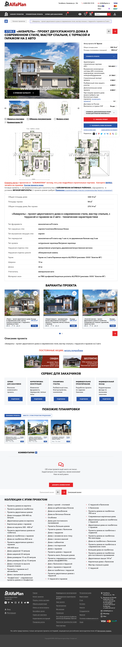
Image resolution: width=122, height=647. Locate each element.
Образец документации (40, 119)
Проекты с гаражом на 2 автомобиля (17, 570)
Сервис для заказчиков (54, 14)
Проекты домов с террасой (59, 552)
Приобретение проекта (34, 14)
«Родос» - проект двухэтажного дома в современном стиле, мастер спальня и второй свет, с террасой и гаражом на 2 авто (18, 321)
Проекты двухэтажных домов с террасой (61, 574)
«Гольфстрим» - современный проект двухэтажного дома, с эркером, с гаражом (58, 438)
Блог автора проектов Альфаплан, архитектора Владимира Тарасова (66, 617)
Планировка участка (39, 622)
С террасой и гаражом (57, 579)
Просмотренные (61, 606)
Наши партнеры (61, 625)
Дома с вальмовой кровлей (19, 574)
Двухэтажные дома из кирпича (20, 521)
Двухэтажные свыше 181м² (100, 558)
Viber (104, 616)
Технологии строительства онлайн (66, 622)
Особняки (52, 517)
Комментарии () (15, 122)
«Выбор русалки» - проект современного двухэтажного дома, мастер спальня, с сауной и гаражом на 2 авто (13, 439)
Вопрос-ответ (63, 119)
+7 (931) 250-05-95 (109, 601)
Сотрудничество (84, 611)
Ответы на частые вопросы (41, 607)
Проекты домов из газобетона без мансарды (101, 537)
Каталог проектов (17, 14)
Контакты (82, 604)
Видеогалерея (84, 596)
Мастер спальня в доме (98, 565)
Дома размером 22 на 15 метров (21, 560)
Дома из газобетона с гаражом (20, 536)
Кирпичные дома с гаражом (19, 524)
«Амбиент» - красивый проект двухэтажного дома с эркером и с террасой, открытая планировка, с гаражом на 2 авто (36, 439)
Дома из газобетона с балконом (102, 541)
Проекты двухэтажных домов (20, 512)
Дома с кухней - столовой (59, 505)
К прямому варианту (22, 93)
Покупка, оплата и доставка (41, 600)
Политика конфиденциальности (89, 618)
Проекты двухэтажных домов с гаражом (20, 543)
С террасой (93, 568)
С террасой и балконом (98, 505)
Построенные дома (85, 593)
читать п (68, 350)
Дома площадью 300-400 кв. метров (19, 516)
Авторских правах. (104, 631)
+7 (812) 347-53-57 (109, 604)
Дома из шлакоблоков (57, 511)
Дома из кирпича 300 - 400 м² (20, 527)
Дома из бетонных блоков (59, 514)
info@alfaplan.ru (105, 3)
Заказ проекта (60, 602)
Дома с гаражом (55, 549)
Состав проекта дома (33, 185)
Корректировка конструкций (41, 618)
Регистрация (11, 613)
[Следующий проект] (63, 492)
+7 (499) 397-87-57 (109, 608)
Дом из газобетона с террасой (61, 570)
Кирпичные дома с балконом (101, 562)
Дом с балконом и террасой (60, 564)
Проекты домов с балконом (60, 529)
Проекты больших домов (59, 526)
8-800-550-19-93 (89, 3)
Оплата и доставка (15, 119)
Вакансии (82, 615)
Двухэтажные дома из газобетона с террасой (102, 521)
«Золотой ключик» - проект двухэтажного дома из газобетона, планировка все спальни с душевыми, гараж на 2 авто (96, 321)
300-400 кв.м (12, 548)
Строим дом (60, 613)
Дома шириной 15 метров (18, 551)
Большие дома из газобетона (100, 550)
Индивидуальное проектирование (66, 593)
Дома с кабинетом (56, 542)
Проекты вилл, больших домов (61, 555)
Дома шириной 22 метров (18, 554)
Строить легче (11, 183)
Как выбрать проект (39, 611)
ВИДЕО (109, 183)
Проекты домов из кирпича (19, 506)
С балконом (93, 508)
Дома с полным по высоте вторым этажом (18, 565)
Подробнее (15, 311)
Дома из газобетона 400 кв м (19, 539)
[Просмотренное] (80, 14)
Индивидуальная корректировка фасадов (66, 597)
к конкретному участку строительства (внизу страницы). (84, 190)
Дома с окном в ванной (58, 539)
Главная (35, 593)
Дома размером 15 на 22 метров (21, 557)
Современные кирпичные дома (102, 516)
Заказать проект (101, 119)
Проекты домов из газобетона (20, 509)
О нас (81, 600)
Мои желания (60, 609)
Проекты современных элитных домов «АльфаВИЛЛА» (61, 559)
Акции (81, 622)
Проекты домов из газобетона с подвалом (102, 531)
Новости (82, 607)
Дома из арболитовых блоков (61, 508)
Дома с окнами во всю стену (60, 536)
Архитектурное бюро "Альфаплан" (11, 598)
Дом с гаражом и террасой (59, 567)
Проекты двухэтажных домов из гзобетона (21, 531)
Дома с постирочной (57, 545)
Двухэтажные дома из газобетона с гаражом (102, 526)
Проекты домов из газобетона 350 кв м (101, 512)
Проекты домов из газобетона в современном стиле (102, 545)
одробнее (78, 350)
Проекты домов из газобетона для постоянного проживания (101, 554)
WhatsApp (106, 613)
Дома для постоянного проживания (58, 522)
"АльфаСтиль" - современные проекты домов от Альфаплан (20, 579)
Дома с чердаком (55, 533)
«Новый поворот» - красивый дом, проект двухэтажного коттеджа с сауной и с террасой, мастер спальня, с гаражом (57, 321)
